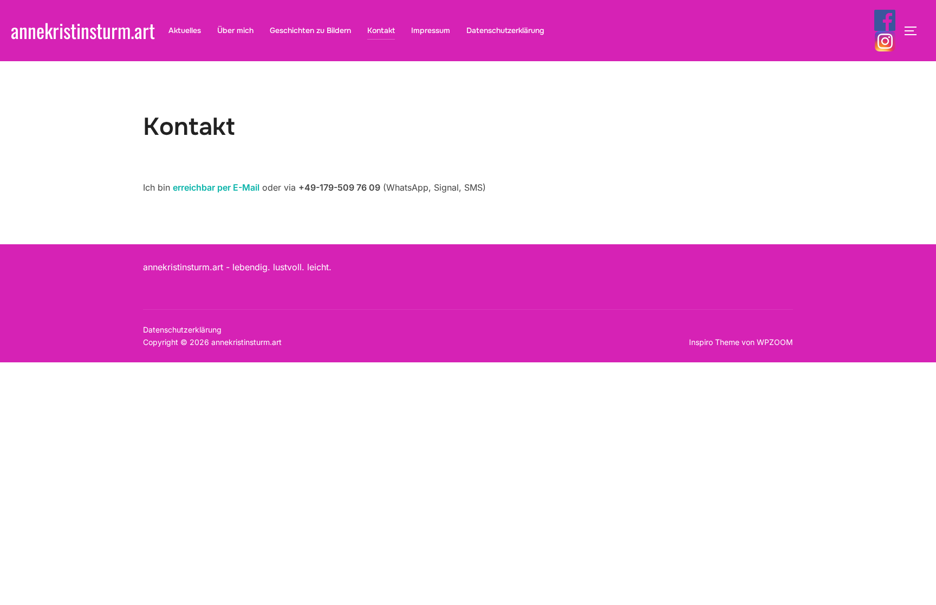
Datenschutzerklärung (505, 30)
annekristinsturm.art (83, 30)
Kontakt (381, 30)
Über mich (235, 30)
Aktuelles (184, 30)
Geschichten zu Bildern (310, 30)
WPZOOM (775, 342)
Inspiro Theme (714, 342)
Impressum (430, 30)
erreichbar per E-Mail (216, 187)
